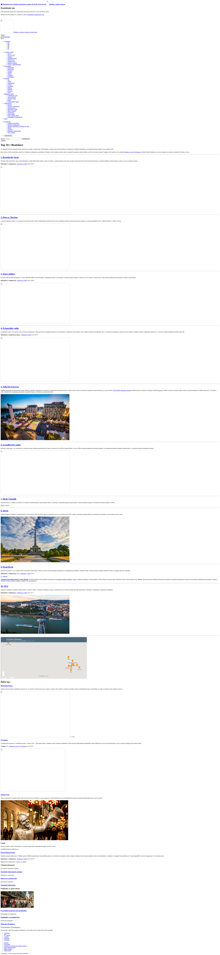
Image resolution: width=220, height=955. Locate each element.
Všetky (9, 81)
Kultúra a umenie (12, 63)
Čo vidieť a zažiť (8, 52)
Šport (9, 92)
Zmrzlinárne (11, 77)
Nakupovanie (11, 61)
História (10, 87)
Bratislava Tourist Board (14, 131)
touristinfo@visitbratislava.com (35, 14)
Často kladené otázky (13, 101)
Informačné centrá (12, 109)
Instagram (6, 938)
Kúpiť (9, 100)
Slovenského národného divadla (122, 390)
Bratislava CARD (9, 94)
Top (9, 80)
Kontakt (6, 943)
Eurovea (160, 390)
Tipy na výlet (11, 55)
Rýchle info (7, 121)
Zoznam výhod (12, 98)
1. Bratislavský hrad (9, 157)
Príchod (10, 105)
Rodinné (10, 89)
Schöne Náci (5, 795)
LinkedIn (6, 940)
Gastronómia (7, 66)
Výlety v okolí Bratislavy (14, 64)
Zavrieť (3, 140)
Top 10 (9, 53)
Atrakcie (10, 56)
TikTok (8, 935)
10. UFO (4, 586)
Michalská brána (7, 686)
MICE (6, 118)
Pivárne (10, 74)
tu (15, 164)
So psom (10, 129)
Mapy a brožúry (12, 111)
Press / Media (11, 132)
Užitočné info (8, 103)
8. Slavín (4, 511)
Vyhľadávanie (8, 135)
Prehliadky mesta (12, 58)
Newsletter (7, 944)
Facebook (6, 933)
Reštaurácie (11, 67)
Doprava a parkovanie (14, 106)
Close (2, 35)
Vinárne (10, 72)
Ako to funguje (12, 97)
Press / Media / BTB (13, 115)
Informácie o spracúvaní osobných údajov (15, 946)
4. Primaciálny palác (10, 328)
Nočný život (11, 60)
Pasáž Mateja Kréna (8, 853)
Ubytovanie (11, 112)
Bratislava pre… (12, 108)
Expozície (10, 86)
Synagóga (4, 740)
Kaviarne (10, 70)
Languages (7, 41)
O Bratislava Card (12, 95)
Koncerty (10, 91)
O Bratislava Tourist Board (15, 117)
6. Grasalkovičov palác (11, 445)
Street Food (11, 69)
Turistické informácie (13, 123)
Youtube (6, 937)
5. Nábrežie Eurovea (10, 387)
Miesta (9, 128)
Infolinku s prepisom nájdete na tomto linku (25, 32)
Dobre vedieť (11, 114)
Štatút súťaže (7, 950)
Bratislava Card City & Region (132, 152)
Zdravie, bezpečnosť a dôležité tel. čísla (18, 126)
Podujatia (6, 78)
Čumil (3, 843)
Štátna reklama (8, 949)
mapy (74, 579)
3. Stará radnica (8, 274)
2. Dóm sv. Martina (9, 217)
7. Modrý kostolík (8, 499)
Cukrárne (10, 75)
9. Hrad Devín (7, 567)
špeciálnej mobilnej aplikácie (64, 579)
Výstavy (10, 84)
